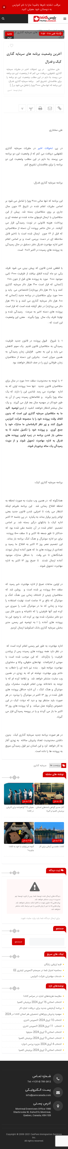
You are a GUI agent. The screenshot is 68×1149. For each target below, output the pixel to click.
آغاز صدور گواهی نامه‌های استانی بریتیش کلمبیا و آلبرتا (50, 809)
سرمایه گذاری (40, 765)
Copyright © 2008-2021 (18, 1134)
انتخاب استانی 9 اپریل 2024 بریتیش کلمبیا (40, 1038)
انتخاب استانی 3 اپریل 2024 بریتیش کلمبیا (40, 1050)
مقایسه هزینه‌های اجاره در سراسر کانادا (42, 996)
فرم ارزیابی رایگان (52, 964)
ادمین (9, 90)
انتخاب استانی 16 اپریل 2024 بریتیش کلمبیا (39, 1002)
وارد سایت (31, 918)
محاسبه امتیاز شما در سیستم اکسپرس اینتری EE (37, 970)
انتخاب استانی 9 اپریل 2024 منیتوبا (43, 1032)
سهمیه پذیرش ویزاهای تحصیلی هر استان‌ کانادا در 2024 (33, 1014)
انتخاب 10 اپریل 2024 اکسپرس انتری (42, 1020)
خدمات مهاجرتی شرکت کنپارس (46, 976)
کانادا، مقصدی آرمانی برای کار (51, 846)
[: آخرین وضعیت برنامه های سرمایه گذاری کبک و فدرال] (50, 108)
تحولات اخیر (44, 148)
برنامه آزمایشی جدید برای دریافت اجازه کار (39, 1008)
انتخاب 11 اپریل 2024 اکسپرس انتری (42, 1026)
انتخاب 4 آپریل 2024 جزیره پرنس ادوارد (41, 1044)
